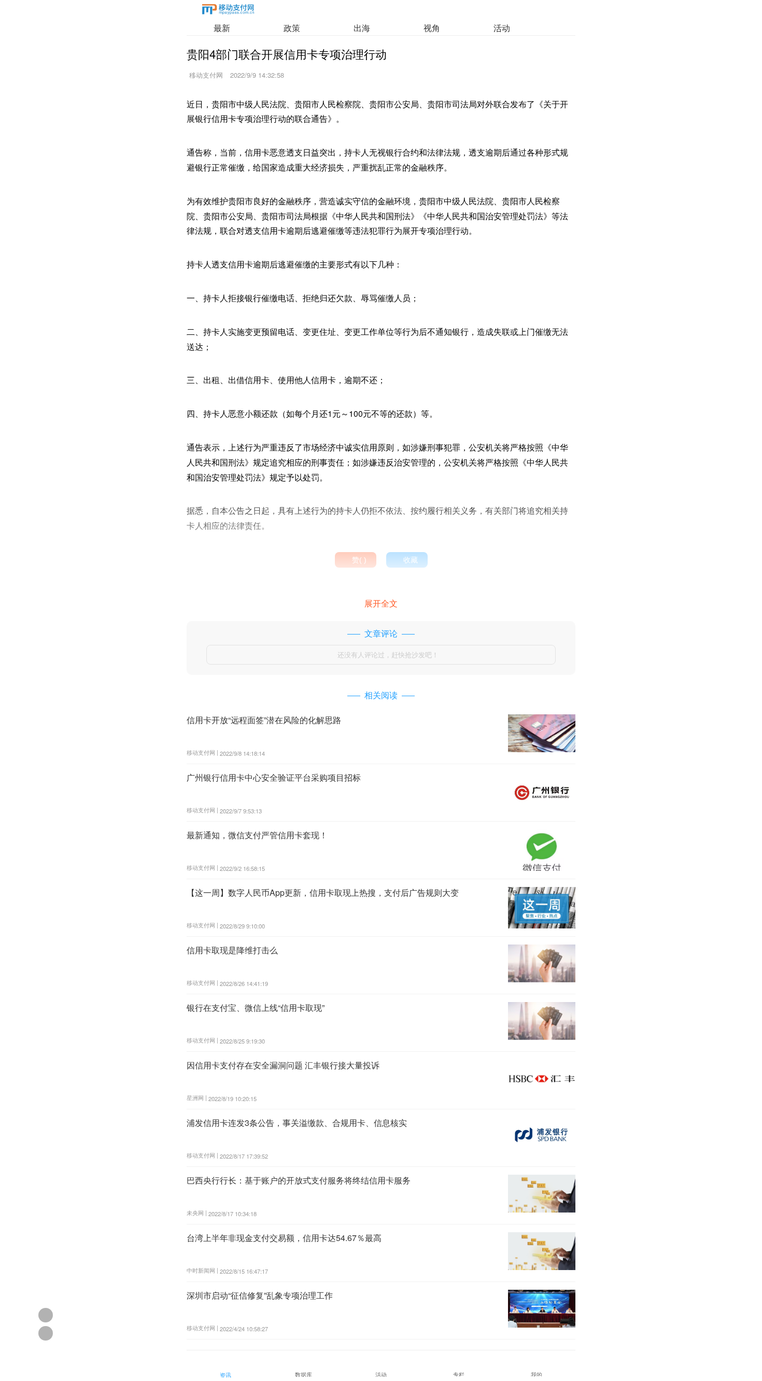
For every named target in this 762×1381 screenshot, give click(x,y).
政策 (292, 28)
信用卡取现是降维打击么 (232, 950)
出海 (362, 28)
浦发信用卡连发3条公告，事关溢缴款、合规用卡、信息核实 (297, 1123)
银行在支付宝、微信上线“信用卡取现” (255, 1007)
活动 (501, 28)
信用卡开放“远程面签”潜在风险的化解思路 (264, 720)
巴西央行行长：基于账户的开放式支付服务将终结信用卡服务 (299, 1180)
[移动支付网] (228, 11)
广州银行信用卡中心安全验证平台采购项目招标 (274, 777)
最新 (222, 28)
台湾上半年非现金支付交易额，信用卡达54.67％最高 (284, 1238)
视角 (432, 28)
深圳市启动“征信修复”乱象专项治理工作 (260, 1295)
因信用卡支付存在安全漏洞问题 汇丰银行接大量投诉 (283, 1065)
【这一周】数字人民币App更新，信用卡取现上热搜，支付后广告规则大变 (323, 892)
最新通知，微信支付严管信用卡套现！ (257, 835)
